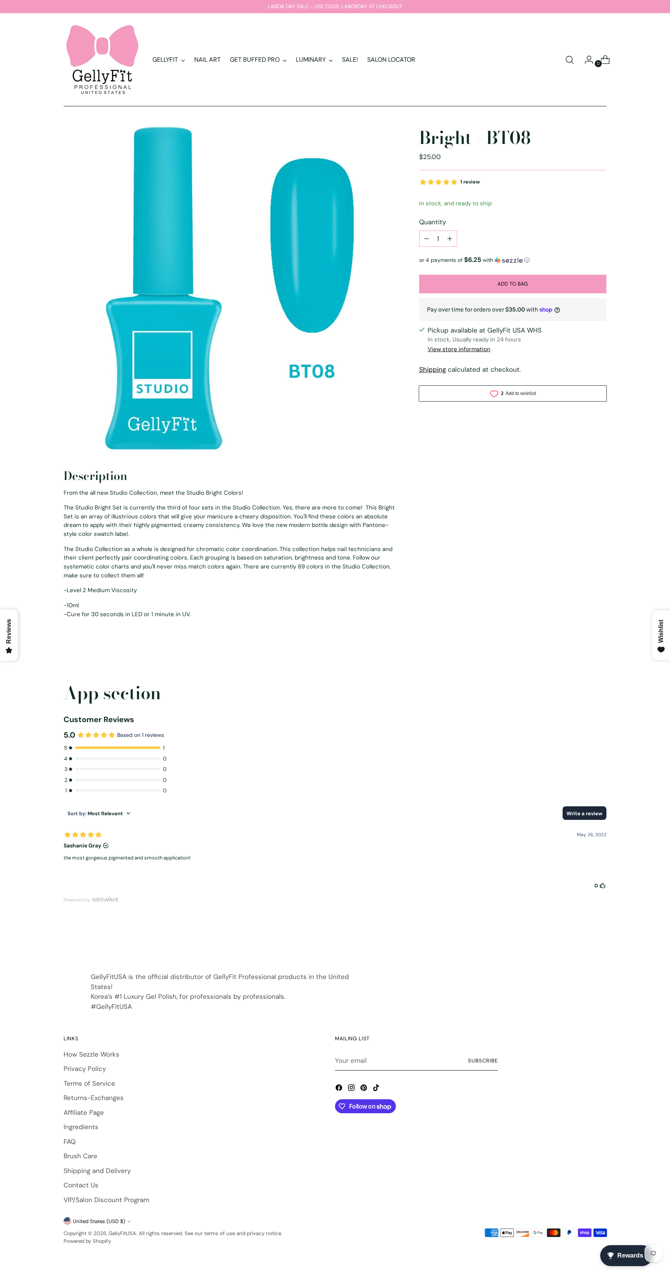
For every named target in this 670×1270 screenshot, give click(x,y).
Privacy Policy (85, 1068)
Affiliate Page (84, 1112)
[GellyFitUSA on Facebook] (339, 1089)
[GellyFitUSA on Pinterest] (364, 1089)
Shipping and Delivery (97, 1170)
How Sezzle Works (91, 1054)
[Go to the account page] (586, 60)
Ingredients (81, 1127)
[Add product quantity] (450, 238)
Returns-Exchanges (94, 1097)
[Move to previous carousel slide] (582, 939)
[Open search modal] (569, 60)
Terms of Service (89, 1083)
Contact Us (81, 1185)
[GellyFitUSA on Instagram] (352, 1089)
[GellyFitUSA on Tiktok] (377, 1089)
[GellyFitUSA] (102, 60)
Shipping (432, 370)
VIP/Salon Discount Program (106, 1199)
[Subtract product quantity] (426, 238)
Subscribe (483, 1060)
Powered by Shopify (87, 1241)
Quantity (432, 222)
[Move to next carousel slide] (599, 938)
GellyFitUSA (122, 1233)
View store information (459, 349)
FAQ (70, 1141)
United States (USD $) (99, 1221)
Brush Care (80, 1156)
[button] (512, 260)
